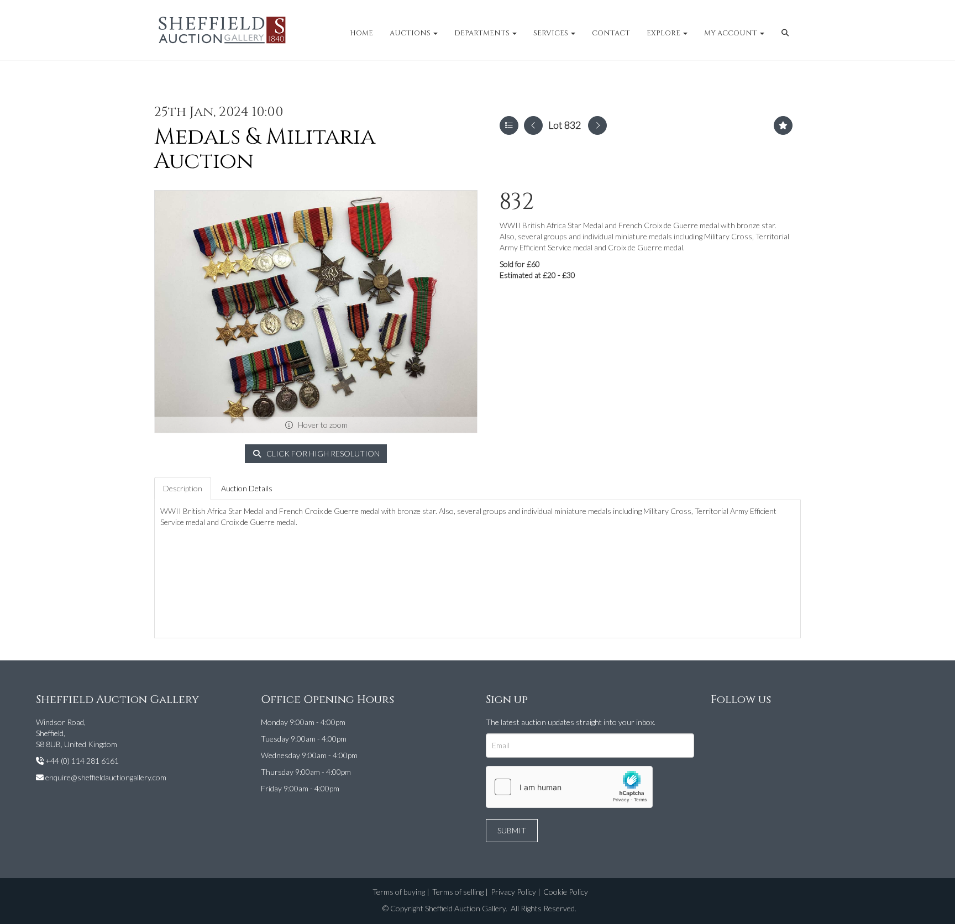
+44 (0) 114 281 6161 (82, 760)
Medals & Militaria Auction (264, 149)
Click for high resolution (322, 453)
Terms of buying (398, 891)
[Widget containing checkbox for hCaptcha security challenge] (569, 787)
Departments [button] (482, 33)
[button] (787, 33)
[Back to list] (509, 125)
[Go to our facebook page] (721, 724)
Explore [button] (664, 33)
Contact (611, 33)
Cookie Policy (565, 891)
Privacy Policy (513, 891)
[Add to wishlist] (783, 125)
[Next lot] (597, 125)
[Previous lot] (533, 125)
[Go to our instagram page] (743, 724)
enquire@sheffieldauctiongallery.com (105, 777)
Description (182, 488)
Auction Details (246, 488)
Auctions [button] (411, 33)
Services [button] (551, 33)
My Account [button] (731, 33)
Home (361, 33)
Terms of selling (458, 891)
